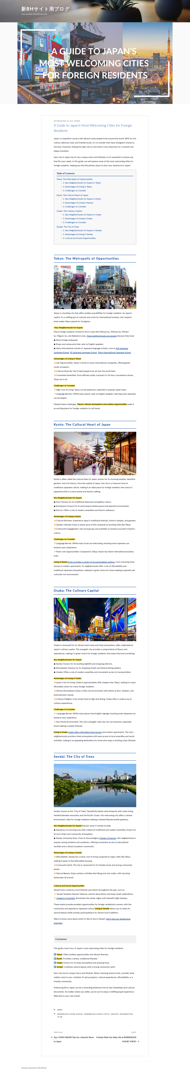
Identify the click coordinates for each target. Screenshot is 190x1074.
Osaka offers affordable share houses (85, 732)
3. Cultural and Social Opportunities (79, 238)
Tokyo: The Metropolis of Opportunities (75, 179)
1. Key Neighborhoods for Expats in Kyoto (82, 199)
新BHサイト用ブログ (45, 9)
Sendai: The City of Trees (68, 227)
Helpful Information (122, 1014)
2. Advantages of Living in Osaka (77, 219)
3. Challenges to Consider (74, 191)
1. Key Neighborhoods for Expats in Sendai (82, 230)
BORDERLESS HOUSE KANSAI (70, 1014)
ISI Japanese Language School (83, 352)
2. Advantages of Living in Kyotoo (78, 203)
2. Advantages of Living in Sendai (78, 234)
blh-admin (75, 121)
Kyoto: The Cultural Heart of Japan (72, 195)
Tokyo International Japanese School (114, 352)
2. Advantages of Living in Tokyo (77, 187)
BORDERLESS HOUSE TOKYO (97, 1014)
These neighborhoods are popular (101, 336)
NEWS (60, 1010)
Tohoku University (107, 838)
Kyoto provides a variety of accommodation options (91, 562)
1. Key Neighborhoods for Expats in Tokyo (82, 183)
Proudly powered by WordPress (34, 1068)
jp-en (60, 1017)
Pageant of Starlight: (65, 898)
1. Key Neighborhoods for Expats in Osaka (82, 215)
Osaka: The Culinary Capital (69, 211)
